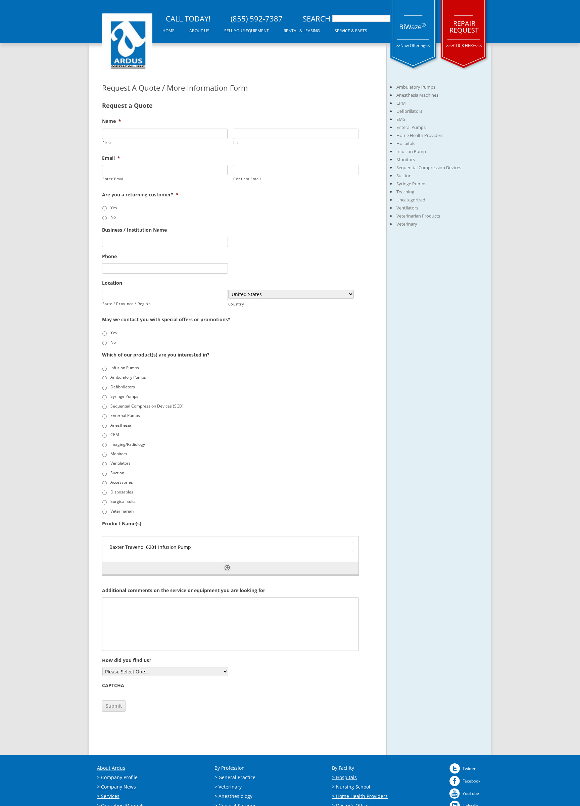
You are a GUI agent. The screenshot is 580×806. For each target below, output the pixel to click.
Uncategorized (410, 200)
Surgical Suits (123, 501)
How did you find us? (126, 660)
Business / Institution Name (134, 230)
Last (237, 142)
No (113, 217)
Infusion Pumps (124, 368)
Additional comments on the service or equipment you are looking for (183, 590)
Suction (117, 473)
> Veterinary (228, 787)
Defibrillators (122, 387)
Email (111, 158)
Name (111, 121)
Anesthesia (120, 425)
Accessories (121, 482)
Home (168, 31)
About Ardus (111, 768)
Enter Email (113, 178)
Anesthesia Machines (417, 95)
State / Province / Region (126, 303)
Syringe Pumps (124, 396)
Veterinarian (122, 511)
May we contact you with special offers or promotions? (166, 320)
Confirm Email (247, 178)
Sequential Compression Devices (428, 167)
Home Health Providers (419, 135)
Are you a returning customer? (140, 195)
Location (112, 283)
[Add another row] (227, 567)
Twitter (469, 768)
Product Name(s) (121, 524)
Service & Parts (351, 31)
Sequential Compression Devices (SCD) (147, 406)
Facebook (471, 781)
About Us (199, 31)
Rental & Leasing (302, 31)
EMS (400, 119)
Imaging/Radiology (127, 444)
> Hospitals (344, 777)
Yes (113, 207)
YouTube (471, 793)
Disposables (121, 492)
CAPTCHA (113, 685)
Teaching (405, 192)
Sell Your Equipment (246, 31)
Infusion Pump (411, 151)
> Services (108, 796)
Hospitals (405, 143)
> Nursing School (351, 787)
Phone (109, 256)
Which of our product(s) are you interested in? (155, 355)
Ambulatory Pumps (128, 377)
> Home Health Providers (360, 796)
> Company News (116, 787)
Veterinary (406, 224)
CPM (114, 434)
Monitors (118, 454)
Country (236, 303)
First (106, 142)
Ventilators (120, 463)
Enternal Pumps (125, 415)
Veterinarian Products (418, 216)
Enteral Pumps (411, 127)
